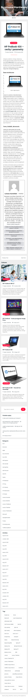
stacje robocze (7, 683)
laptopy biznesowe (18, 646)
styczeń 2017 (5, 576)
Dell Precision (5, 470)
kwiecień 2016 (6, 582)
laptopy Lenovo (7, 652)
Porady (4, 521)
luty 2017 (5, 572)
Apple (4, 450)
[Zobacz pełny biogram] (20, 224)
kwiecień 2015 (6, 602)
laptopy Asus (7, 646)
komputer (16, 636)
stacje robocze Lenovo (9, 686)
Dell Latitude (5, 463)
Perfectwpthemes (22, 695)
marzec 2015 (5, 606)
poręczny (6, 674)
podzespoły (17, 670)
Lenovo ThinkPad (6, 507)
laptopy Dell (7, 649)
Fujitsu (4, 477)
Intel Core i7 (15, 633)
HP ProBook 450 (7, 350)
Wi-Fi (21, 689)
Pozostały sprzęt (6, 524)
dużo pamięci (7, 627)
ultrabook (6, 689)
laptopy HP (16, 649)
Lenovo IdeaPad (6, 500)
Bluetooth (6, 618)
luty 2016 (5, 589)
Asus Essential (6, 453)
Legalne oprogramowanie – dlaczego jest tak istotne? (12, 427)
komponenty (7, 636)
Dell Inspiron (5, 460)
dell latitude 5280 (8, 621)
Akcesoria (5, 447)
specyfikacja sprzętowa (17, 674)
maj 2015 (5, 599)
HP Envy (4, 484)
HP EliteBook (5, 480)
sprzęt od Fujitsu (8, 677)
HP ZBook (5, 494)
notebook (21, 667)
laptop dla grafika (8, 642)
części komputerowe (17, 618)
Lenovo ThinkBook (7, 504)
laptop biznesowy (15, 639)
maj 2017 (5, 562)
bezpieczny (6, 615)
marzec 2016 (5, 586)
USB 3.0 (14, 689)
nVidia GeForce (7, 670)
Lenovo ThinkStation (7, 510)
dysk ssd (16, 627)
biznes (14, 615)
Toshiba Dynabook (7, 527)
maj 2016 (5, 579)
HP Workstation (6, 490)
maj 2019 (5, 545)
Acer (3, 443)
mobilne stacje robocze (9, 667)
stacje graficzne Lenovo (9, 680)
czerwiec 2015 (6, 596)
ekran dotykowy (17, 630)
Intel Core (6, 633)
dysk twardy (7, 630)
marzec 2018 (5, 552)
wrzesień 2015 (6, 592)
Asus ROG (5, 457)
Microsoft (5, 514)
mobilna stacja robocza (9, 664)
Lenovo (6, 655)
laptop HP (18, 642)
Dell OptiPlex (5, 467)
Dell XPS (4, 473)
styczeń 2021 (5, 535)
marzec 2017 (5, 569)
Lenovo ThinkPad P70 (9, 658)
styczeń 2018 (5, 559)
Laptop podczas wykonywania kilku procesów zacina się (14, 431)
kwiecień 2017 (6, 565)
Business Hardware (14, 7)
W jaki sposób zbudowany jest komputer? (12, 418)
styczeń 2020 (5, 542)
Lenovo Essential (6, 497)
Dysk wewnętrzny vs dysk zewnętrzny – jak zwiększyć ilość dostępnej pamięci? (12, 422)
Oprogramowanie (6, 517)
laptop (5, 639)
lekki (16, 652)
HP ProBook (13, 42)
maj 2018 (5, 549)
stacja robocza (19, 677)
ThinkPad (20, 686)
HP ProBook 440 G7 (8, 283)
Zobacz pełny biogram (13, 224)
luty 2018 (5, 555)
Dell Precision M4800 (8, 624)
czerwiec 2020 (6, 539)
